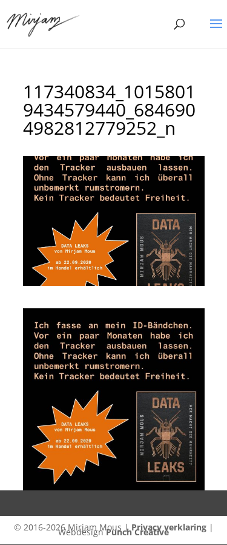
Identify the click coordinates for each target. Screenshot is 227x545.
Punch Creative (137, 532)
